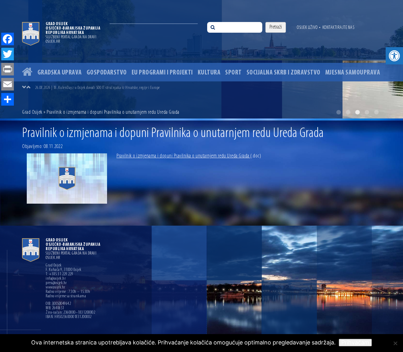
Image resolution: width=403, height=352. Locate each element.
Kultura (209, 72)
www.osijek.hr (55, 287)
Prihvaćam (355, 342)
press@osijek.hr (56, 283)
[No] (395, 343)
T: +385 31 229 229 (59, 274)
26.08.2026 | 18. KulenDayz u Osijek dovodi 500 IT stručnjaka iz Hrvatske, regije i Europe (97, 87)
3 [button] (357, 112)
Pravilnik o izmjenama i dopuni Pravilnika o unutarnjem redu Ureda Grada (188, 156)
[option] (201, 59)
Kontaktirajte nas (338, 27)
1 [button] (338, 112)
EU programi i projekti (162, 72)
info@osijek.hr (56, 279)
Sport (233, 72)
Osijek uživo (307, 27)
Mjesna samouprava (352, 72)
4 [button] (367, 112)
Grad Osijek (32, 112)
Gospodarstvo (107, 72)
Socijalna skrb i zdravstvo (284, 72)
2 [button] (348, 112)
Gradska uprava (59, 72)
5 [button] (376, 112)
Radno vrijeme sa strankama (66, 296)
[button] (394, 55)
